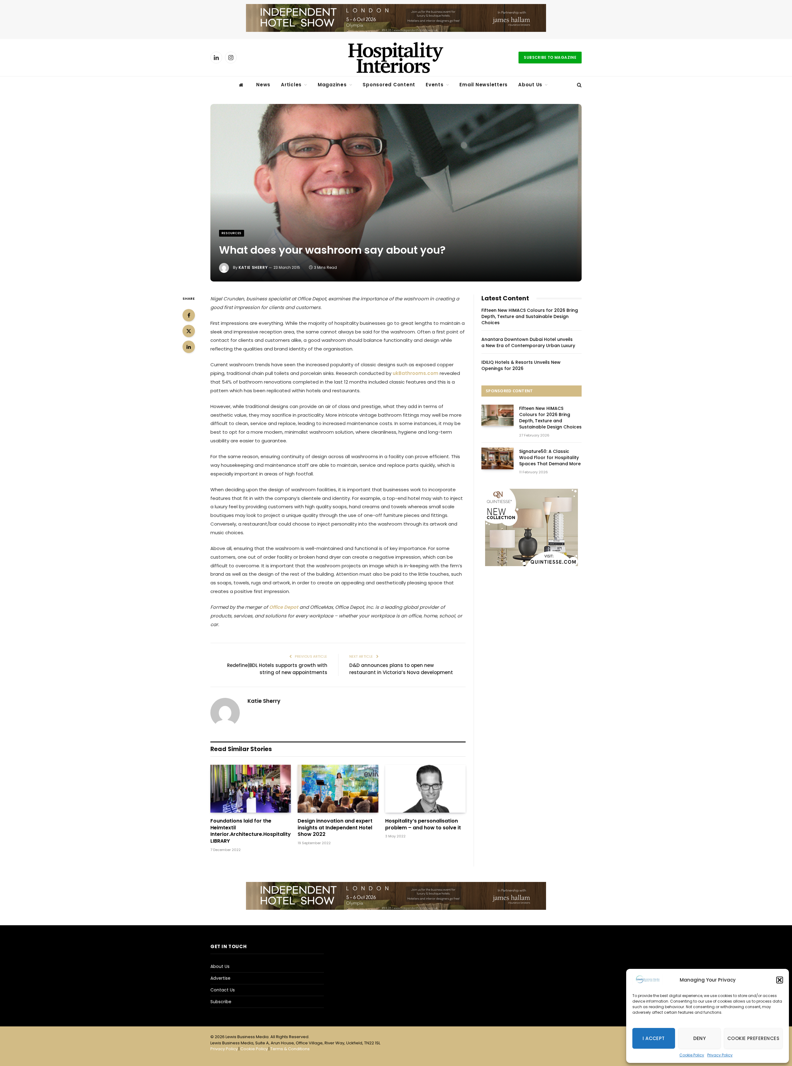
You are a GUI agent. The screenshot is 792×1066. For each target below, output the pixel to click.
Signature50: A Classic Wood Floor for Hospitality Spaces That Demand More (550, 457)
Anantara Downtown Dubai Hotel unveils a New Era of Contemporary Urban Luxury (528, 342)
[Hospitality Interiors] (396, 57)
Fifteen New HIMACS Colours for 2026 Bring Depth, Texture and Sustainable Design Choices (529, 316)
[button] (780, 980)
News (263, 84)
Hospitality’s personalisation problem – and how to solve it (423, 824)
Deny (699, 1038)
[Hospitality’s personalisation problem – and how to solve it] (425, 789)
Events (435, 84)
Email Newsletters (483, 84)
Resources (232, 233)
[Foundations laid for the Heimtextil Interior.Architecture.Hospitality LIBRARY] (250, 789)
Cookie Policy (691, 1055)
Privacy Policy (720, 1055)
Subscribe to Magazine (550, 57)
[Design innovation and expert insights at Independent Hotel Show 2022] (338, 789)
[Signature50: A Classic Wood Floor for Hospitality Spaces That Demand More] (497, 458)
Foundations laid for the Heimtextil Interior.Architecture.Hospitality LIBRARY (250, 831)
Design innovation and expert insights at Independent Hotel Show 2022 (335, 828)
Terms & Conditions (290, 1049)
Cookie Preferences (753, 1038)
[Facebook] (189, 315)
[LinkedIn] (189, 347)
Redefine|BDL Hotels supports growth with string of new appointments (277, 669)
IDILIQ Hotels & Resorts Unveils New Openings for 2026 (521, 365)
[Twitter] (189, 331)
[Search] (579, 85)
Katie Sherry (253, 267)
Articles (291, 84)
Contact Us (222, 990)
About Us (530, 84)
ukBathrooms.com (415, 373)
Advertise (220, 978)
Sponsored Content (389, 84)
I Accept (654, 1038)
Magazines (332, 84)
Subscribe (220, 1002)
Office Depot (283, 607)
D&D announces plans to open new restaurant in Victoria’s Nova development (401, 669)
